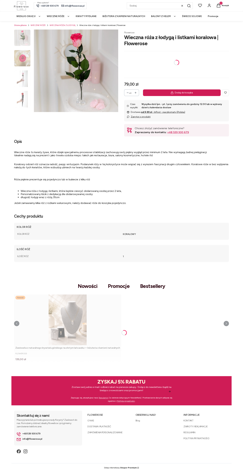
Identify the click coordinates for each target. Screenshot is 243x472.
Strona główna (20, 25)
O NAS (90, 420)
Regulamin (103, 398)
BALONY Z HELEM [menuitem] (161, 16)
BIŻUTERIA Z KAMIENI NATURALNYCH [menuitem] (123, 16)
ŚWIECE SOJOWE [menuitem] (192, 16)
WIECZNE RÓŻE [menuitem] (55, 16)
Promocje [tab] (119, 286)
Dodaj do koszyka (184, 92)
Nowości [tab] (87, 286)
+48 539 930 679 (178, 132)
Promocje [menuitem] (213, 16)
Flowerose (129, 32)
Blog (138, 420)
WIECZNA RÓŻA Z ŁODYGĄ (62, 25)
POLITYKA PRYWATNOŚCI (196, 438)
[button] (189, 5)
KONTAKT (188, 420)
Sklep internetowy (120, 468)
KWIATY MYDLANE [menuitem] (86, 16)
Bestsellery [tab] (152, 286)
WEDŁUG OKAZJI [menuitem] (26, 16)
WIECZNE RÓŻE (38, 25)
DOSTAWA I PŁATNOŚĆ (99, 426)
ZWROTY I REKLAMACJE (195, 426)
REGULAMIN (189, 432)
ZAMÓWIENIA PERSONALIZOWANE (104, 432)
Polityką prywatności (126, 401)
